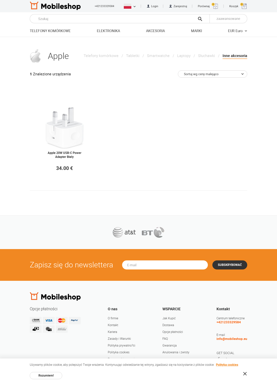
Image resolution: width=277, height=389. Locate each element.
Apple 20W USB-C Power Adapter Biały (64, 155)
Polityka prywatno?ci (121, 345)
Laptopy (184, 55)
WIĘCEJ (62, 328)
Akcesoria (155, 31)
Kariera (112, 332)
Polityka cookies (118, 352)
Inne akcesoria (235, 55)
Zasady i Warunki (119, 338)
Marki (196, 31)
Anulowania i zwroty (175, 352)
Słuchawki (206, 55)
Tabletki (132, 55)
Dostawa (168, 325)
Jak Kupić (169, 318)
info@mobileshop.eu (232, 339)
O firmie (113, 318)
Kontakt (113, 325)
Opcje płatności (172, 332)
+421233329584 (104, 6)
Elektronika (108, 31)
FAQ (165, 338)
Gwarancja (169, 345)
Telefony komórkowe (50, 31)
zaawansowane (228, 19)
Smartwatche (158, 55)
